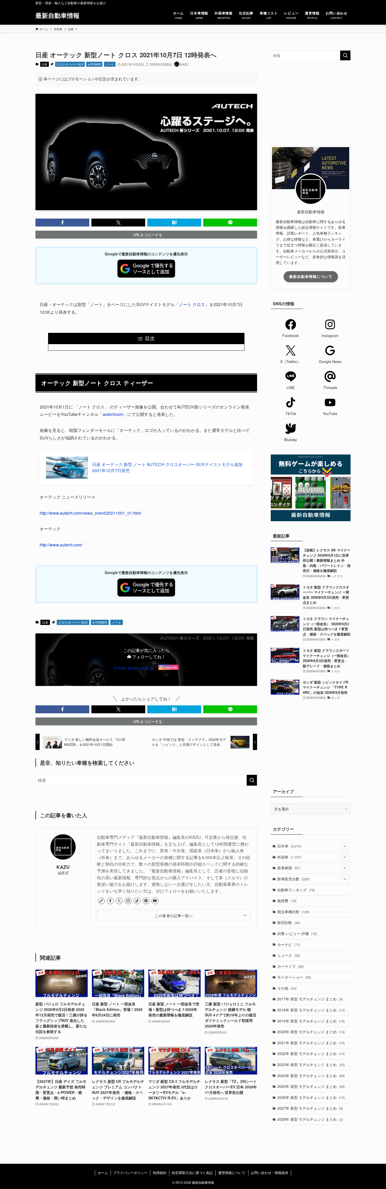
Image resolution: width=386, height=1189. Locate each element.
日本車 (289, 846)
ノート (109, 64)
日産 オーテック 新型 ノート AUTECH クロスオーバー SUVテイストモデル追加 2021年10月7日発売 (167, 467)
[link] (101, 900)
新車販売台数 (293, 878)
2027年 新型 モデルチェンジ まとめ (310, 1108)
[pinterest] (146, 900)
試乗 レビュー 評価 (297, 933)
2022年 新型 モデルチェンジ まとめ (311, 1053)
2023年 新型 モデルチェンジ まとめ (311, 1064)
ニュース (288, 955)
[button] (62, 222)
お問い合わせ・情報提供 (269, 1172)
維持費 (286, 900)
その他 (286, 988)
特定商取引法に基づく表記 (192, 1172)
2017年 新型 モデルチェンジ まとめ (310, 998)
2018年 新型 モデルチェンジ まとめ (311, 1009)
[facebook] (110, 900)
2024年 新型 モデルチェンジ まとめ (311, 1075)
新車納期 (288, 867)
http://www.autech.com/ (61, 545)
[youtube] (155, 900)
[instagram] (128, 900)
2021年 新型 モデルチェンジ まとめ (311, 1042)
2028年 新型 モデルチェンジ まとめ (310, 1119)
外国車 (289, 857)
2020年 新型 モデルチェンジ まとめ (311, 1031)
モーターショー (294, 977)
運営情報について (232, 1172)
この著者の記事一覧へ (174, 915)
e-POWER (94, 64)
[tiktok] (137, 900)
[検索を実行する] (252, 780)
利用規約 (159, 1172)
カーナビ (288, 944)
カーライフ (290, 966)
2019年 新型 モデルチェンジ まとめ (311, 1020)
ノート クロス (192, 304)
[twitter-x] (119, 900)
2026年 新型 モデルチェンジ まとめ (311, 1097)
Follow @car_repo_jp (134, 668)
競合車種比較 (293, 911)
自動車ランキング (296, 889)
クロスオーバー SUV (69, 64)
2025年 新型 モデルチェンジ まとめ (311, 1086)
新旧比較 (288, 922)
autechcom (113, 414)
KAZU (63, 867)
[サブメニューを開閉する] (344, 846)
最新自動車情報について (310, 276)
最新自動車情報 (57, 15)
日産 (44, 64)
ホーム (103, 1172)
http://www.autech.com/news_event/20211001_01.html (90, 513)
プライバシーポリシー (130, 1172)
